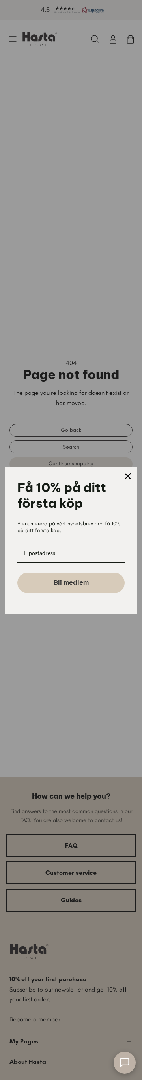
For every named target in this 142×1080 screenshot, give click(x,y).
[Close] (127, 476)
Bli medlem (71, 582)
